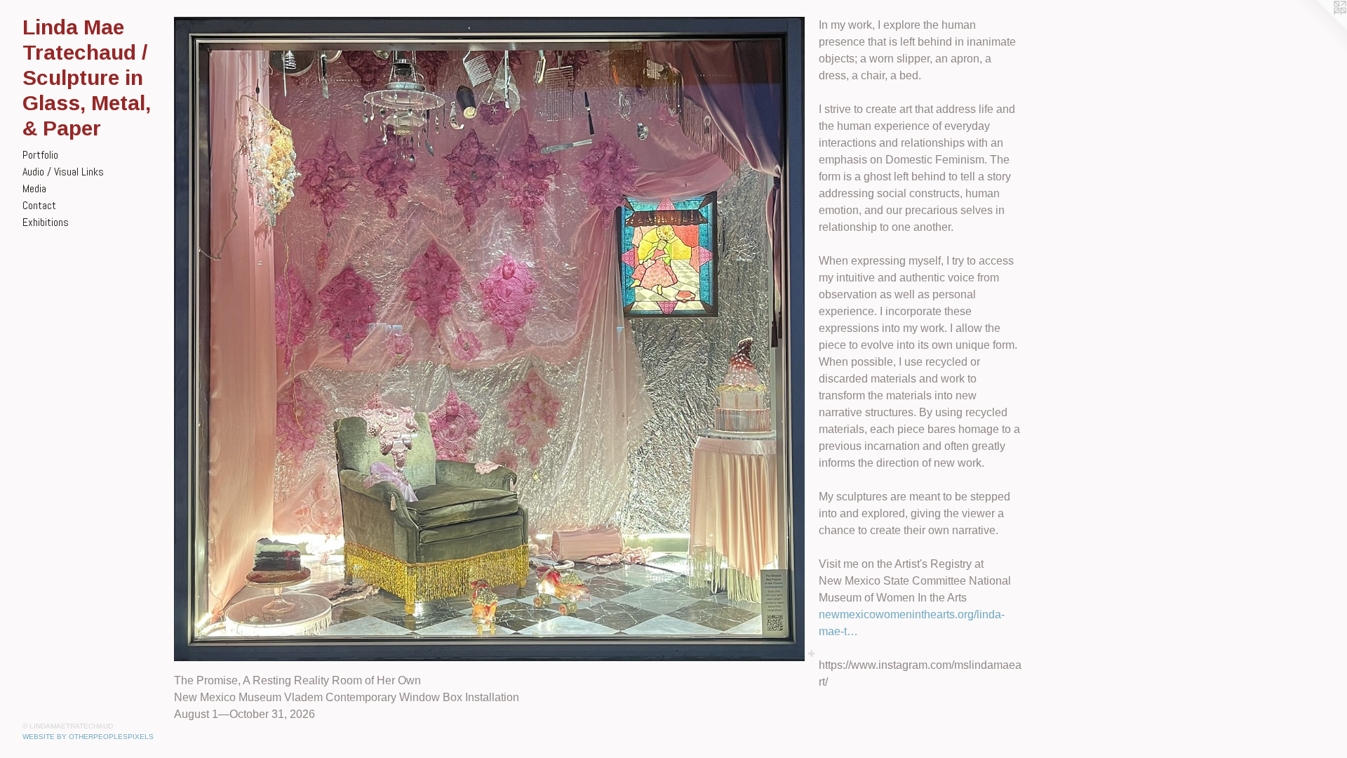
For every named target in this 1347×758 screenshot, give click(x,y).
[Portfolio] (489, 339)
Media (34, 188)
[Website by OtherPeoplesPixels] (1319, 28)
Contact (39, 205)
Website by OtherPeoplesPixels (88, 736)
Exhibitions (45, 222)
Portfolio (40, 154)
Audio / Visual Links (63, 171)
